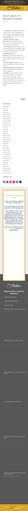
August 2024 (6, 141)
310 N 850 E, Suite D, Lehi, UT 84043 (13, 340)
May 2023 (5, 164)
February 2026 (6, 114)
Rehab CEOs (13, 506)
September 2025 (7, 125)
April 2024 (5, 145)
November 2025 (7, 121)
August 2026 (6, 106)
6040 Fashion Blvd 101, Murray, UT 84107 (14, 309)
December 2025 (7, 118)
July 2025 (5, 127)
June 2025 (5, 129)
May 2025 (5, 131)
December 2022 (7, 172)
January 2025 (6, 137)
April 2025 (5, 133)
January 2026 (6, 116)
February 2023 (6, 168)
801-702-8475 (9, 228)
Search (22, 99)
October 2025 (6, 123)
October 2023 (6, 156)
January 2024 (6, 152)
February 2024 (6, 150)
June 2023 (5, 162)
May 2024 (5, 143)
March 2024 (6, 148)
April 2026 (5, 110)
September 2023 (7, 158)
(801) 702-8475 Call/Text (11, 301)
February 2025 (6, 135)
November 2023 (7, 154)
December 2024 (7, 139)
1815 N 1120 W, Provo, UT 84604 (12, 401)
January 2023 (6, 170)
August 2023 (6, 160)
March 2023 (6, 166)
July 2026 (5, 108)
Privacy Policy (11, 508)
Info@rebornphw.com (10, 297)
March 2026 (6, 112)
